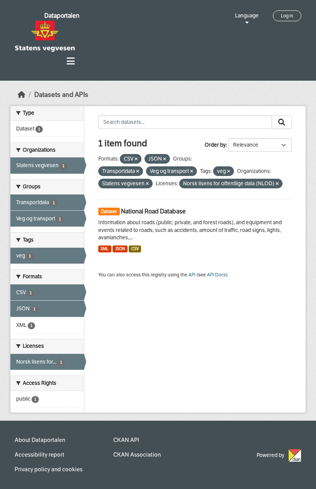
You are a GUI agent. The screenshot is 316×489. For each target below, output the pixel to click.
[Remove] (136, 159)
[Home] (21, 95)
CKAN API (126, 440)
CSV (135, 248)
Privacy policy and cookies (48, 469)
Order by (215, 145)
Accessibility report (39, 454)
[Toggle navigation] (70, 61)
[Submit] (282, 122)
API (191, 274)
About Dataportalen (40, 440)
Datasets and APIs (61, 95)
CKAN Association (137, 454)
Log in (287, 16)
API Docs (216, 274)
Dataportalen (61, 15)
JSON (120, 248)
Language (247, 15)
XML (105, 248)
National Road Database (153, 211)
